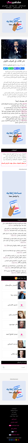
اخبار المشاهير (22, 6)
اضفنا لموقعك (14, 410)
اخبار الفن (14, 419)
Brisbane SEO (15, 434)
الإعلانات (14, 408)
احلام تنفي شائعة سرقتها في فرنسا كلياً (11, 111)
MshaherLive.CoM (12, 438)
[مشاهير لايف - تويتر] (12, 439)
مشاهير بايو (14, 428)
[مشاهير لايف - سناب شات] (16, 439)
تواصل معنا (13, 25)
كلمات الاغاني (16, 7)
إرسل (17, 68)
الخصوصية (14, 414)
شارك (22, 68)
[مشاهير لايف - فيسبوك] (10, 439)
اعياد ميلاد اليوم (13, 6)
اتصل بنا (14, 412)
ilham (15, 431)
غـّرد (6, 68)
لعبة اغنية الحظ (14, 425)
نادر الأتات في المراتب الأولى (14, 61)
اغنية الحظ (8, 7)
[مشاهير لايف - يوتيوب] (18, 439)
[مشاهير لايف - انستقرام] (14, 439)
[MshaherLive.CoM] (14, 2)
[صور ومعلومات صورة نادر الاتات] (14, 49)
